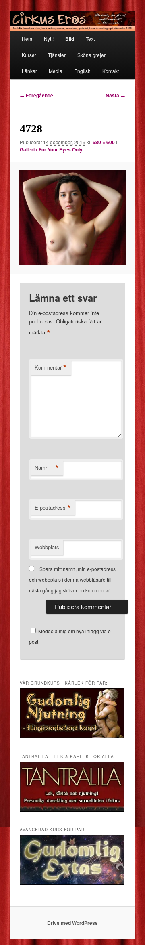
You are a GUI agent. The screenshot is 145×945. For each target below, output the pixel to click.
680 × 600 (104, 142)
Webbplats (47, 547)
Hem (27, 38)
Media (55, 70)
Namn (47, 467)
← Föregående (36, 95)
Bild (69, 38)
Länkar (29, 70)
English (82, 70)
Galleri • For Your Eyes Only (51, 149)
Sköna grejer (91, 54)
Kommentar (51, 367)
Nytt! (49, 38)
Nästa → (115, 95)
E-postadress (53, 507)
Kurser (29, 54)
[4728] (72, 217)
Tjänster (57, 54)
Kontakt (110, 70)
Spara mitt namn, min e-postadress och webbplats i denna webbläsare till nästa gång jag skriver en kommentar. (72, 579)
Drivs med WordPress (72, 922)
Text (90, 38)
